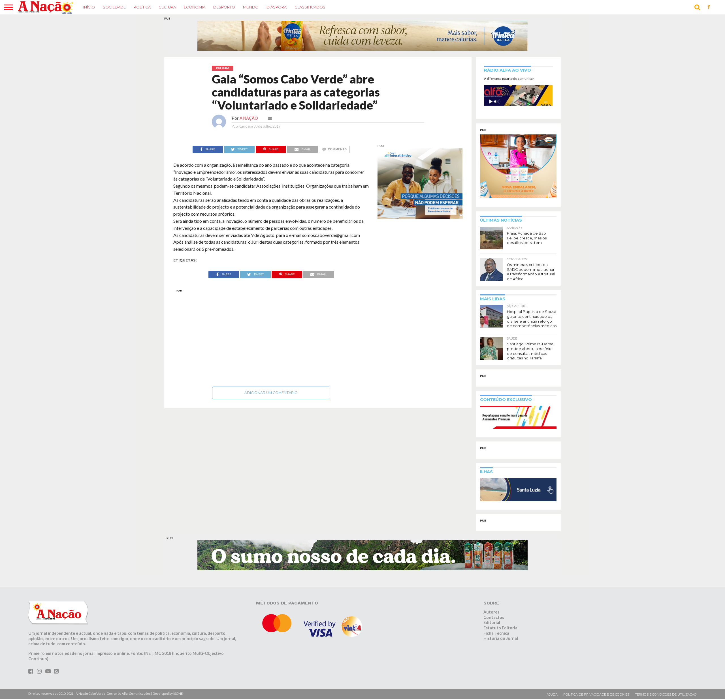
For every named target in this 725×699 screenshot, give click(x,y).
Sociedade (114, 7)
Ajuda (552, 694)
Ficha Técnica (496, 633)
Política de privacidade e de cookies (596, 694)
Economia (194, 7)
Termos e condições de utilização (666, 694)
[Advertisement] (271, 336)
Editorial (491, 622)
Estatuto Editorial (501, 627)
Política (142, 7)
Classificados (310, 7)
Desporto (224, 7)
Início (89, 7)
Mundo (251, 7)
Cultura (167, 7)
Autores (491, 612)
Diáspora (276, 7)
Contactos (493, 617)
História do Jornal (500, 638)
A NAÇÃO (249, 118)
